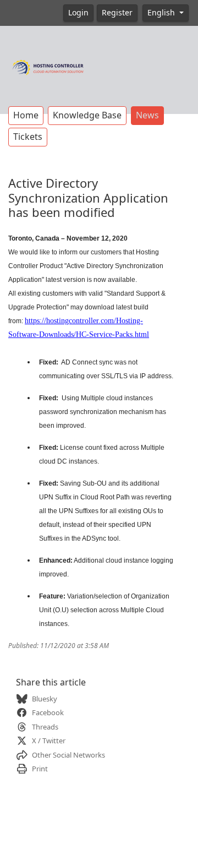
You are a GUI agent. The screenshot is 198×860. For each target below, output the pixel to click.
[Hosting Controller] (48, 66)
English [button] (162, 12)
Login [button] (78, 12)
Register (117, 12)
